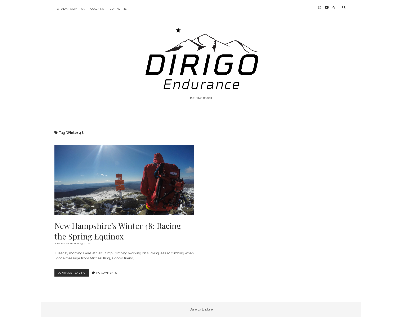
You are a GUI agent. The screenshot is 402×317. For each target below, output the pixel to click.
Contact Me (118, 8)
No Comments (106, 272)
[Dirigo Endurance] (201, 86)
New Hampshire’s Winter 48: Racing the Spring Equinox (124, 180)
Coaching (97, 8)
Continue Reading (73, 274)
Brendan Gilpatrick (71, 8)
